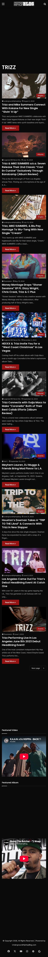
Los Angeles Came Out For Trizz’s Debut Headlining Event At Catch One (23, 582)
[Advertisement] (24, 34)
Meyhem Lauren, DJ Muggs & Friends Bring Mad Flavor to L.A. (22, 466)
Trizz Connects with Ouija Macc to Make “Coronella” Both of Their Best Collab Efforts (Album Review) (24, 408)
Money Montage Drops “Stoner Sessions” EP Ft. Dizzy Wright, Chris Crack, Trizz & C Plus (22, 288)
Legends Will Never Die (12, 160)
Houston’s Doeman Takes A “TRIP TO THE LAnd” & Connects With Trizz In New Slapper (23, 523)
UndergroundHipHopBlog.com (24, 945)
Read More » (10, 128)
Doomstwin (8, 281)
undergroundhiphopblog (12, 101)
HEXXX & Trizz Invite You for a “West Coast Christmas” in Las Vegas (22, 347)
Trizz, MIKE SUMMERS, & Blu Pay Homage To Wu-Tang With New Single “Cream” (22, 229)
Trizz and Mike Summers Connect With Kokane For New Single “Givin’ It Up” (23, 108)
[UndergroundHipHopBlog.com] (24, 4)
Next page (36, 668)
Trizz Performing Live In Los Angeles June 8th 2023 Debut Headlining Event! (21, 641)
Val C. (6, 461)
